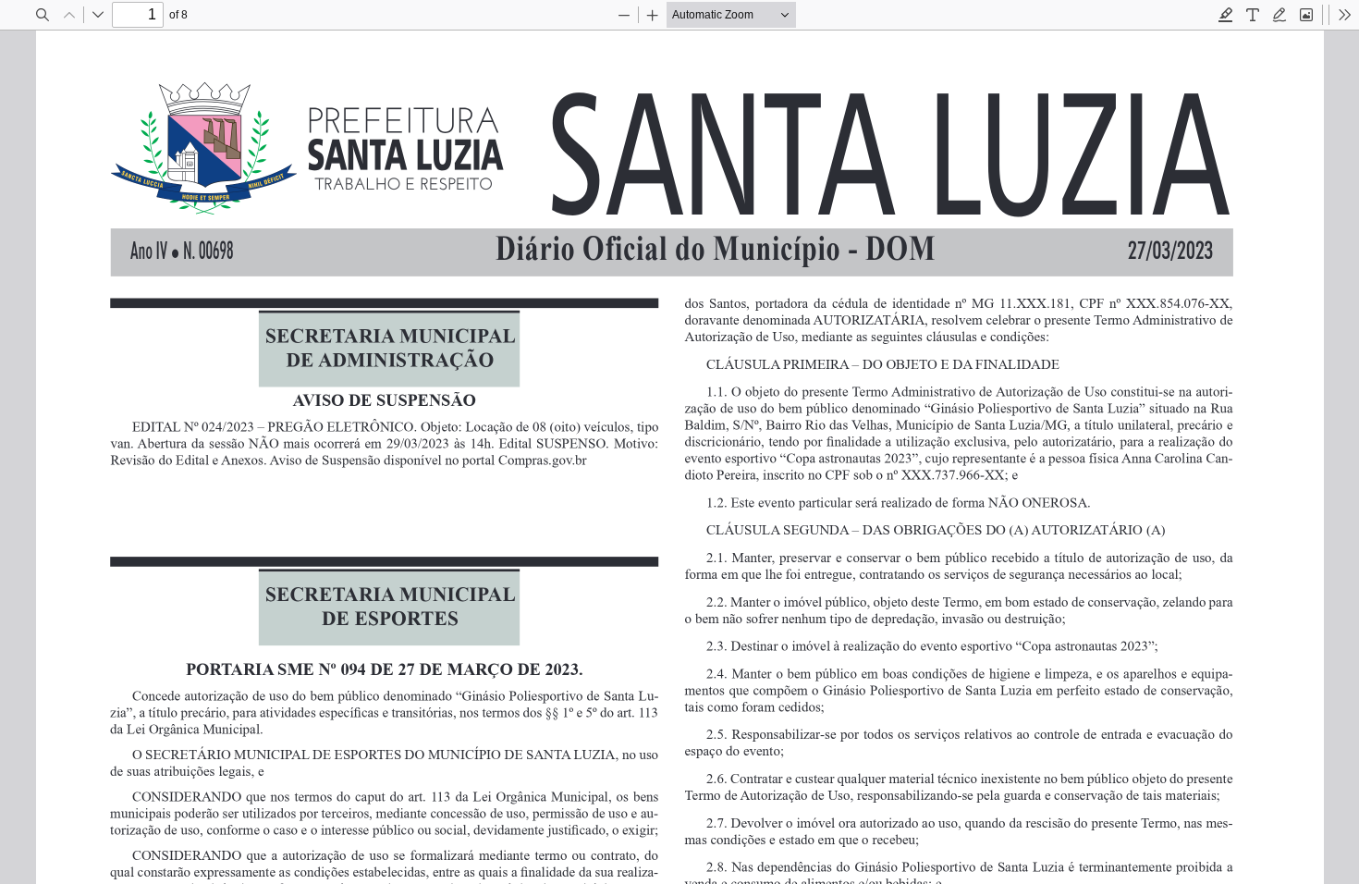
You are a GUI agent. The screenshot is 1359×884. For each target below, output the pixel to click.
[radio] (1226, 15)
